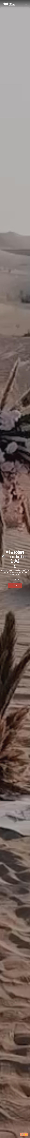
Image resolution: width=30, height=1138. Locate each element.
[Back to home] (9, 4)
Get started (15, 580)
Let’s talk (15, 585)
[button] (26, 4)
